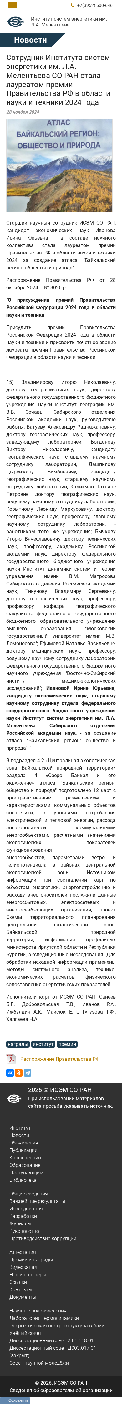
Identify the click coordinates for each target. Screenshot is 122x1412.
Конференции (25, 1158)
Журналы (20, 1224)
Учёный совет (25, 1333)
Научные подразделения (38, 1311)
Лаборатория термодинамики (44, 1318)
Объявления (23, 1143)
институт (43, 1044)
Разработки (23, 1216)
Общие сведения (28, 1194)
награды (18, 1044)
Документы (22, 1297)
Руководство (24, 1231)
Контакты (20, 1290)
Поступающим (26, 1173)
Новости (30, 39)
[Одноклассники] (19, 1073)
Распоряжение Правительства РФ (59, 1059)
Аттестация (22, 1252)
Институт (20, 1128)
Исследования (26, 1209)
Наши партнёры (27, 1275)
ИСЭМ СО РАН (70, 1383)
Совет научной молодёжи (39, 1363)
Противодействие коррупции (42, 1239)
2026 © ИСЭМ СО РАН (60, 1089)
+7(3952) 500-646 (95, 5)
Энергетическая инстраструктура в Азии (56, 1326)
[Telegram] (27, 1073)
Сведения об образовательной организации (61, 1390)
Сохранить (18, 1400)
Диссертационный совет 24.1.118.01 (51, 1341)
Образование (24, 1165)
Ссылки (18, 1282)
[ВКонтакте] (10, 1073)
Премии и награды (31, 1260)
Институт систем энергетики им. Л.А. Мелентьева (69, 22)
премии (67, 1044)
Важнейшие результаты (37, 1201)
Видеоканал (23, 1267)
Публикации (23, 1150)
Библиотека (23, 1180)
